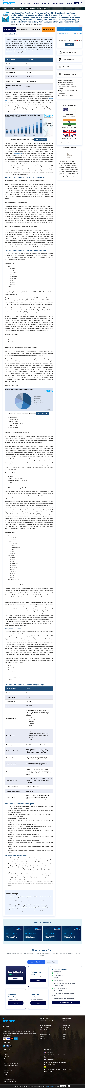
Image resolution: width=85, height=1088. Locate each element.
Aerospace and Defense (9, 1052)
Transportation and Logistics (10, 1081)
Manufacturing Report (46, 1034)
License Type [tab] (51, 962)
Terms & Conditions (67, 1023)
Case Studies (44, 1041)
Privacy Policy (50, 1086)
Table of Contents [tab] (22, 29)
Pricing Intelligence (45, 1032)
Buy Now (69, 44)
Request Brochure (68, 67)
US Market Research (45, 1029)
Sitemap (65, 1038)
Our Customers (66, 1029)
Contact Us (69, 3)
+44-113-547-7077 (50, 1064)
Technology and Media (9, 1079)
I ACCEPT (63, 1086)
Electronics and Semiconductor (11, 1065)
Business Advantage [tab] (13, 996)
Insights (61, 3)
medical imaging (17, 153)
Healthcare (6, 1072)
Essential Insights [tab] (15, 973)
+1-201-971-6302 (50, 1057)
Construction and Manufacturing (11, 1063)
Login (76, 3)
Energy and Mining (8, 1067)
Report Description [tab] (10, 29)
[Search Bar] (82, 3)
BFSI (5, 1058)
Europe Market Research (46, 1027)
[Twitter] (11, 1046)
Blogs (42, 1036)
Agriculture (6, 1054)
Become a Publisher (68, 1032)
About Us (55, 3)
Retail (5, 1076)
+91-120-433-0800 (50, 1071)
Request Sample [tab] (48, 29)
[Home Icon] (21, 3)
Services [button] (27, 3)
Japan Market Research (46, 1025)
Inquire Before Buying (69, 74)
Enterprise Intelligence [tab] (36, 996)
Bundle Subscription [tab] (36, 962)
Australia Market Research (47, 1020)
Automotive (6, 1056)
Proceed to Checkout (66, 1002)
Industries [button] (36, 3)
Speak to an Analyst (68, 59)
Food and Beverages (8, 1070)
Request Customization (69, 52)
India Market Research (46, 1023)
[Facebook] (7, 1046)
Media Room (46, 3)
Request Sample (40, 139)
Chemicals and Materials (9, 1061)
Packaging (6, 1074)
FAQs (64, 1034)
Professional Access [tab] (36, 974)
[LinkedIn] (4, 1046)
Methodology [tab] (35, 29)
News (64, 1036)
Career (65, 1020)
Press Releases (44, 1038)
